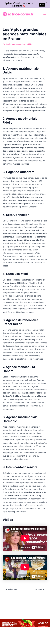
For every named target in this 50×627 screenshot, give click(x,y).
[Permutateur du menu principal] (44, 14)
